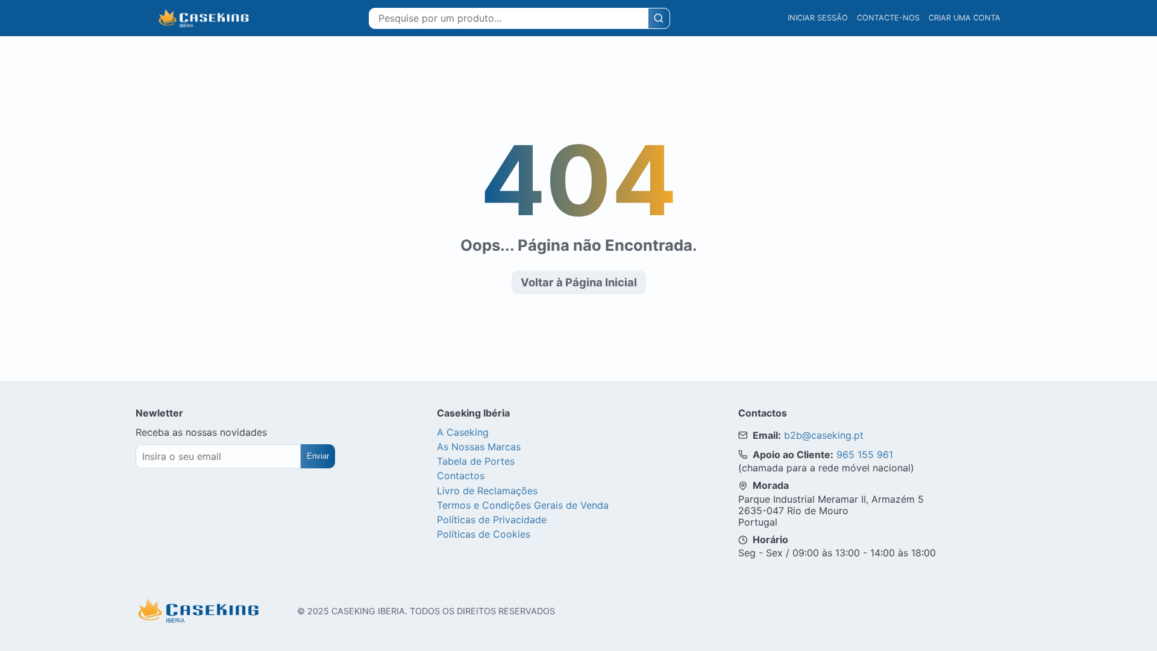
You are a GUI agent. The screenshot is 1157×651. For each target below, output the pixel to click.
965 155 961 (864, 454)
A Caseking (463, 432)
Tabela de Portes (476, 461)
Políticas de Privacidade (492, 520)
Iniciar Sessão (818, 17)
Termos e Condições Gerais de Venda (523, 505)
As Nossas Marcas (479, 447)
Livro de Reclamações (487, 491)
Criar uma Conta (964, 17)
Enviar (318, 456)
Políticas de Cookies (483, 534)
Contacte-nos (888, 17)
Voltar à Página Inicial (579, 282)
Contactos (460, 476)
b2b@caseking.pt (824, 435)
